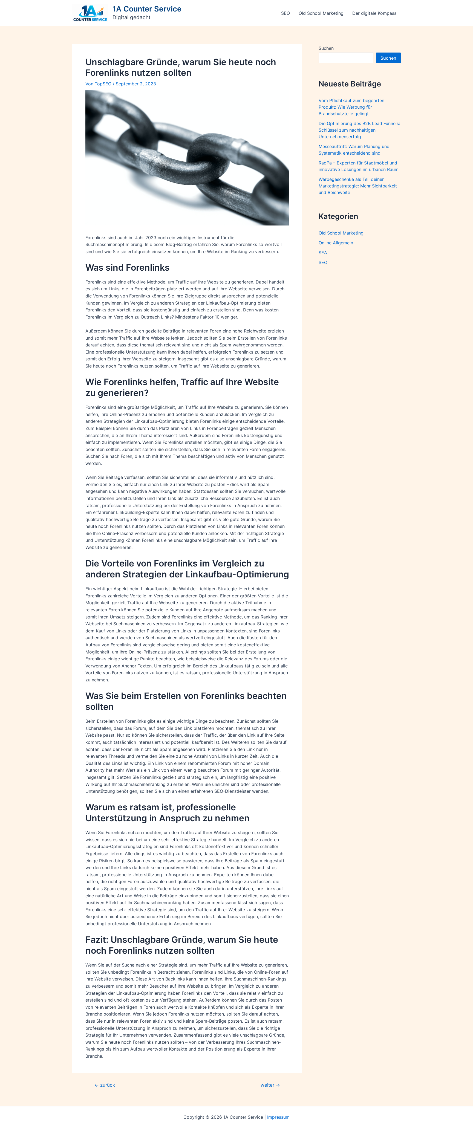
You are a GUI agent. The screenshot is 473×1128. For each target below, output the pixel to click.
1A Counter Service (147, 8)
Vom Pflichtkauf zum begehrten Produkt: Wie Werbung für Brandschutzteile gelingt (351, 107)
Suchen (326, 48)
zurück (104, 1085)
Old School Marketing (321, 13)
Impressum (278, 1117)
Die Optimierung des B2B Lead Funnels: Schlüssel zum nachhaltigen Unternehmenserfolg (359, 130)
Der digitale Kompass (374, 13)
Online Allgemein (336, 242)
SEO (285, 13)
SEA (323, 252)
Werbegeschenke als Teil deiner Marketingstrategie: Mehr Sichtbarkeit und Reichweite (358, 186)
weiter (270, 1085)
